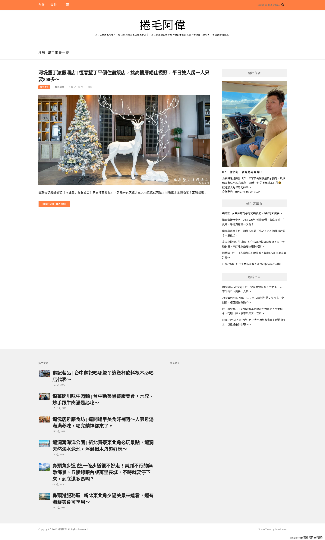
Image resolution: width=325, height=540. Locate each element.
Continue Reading (54, 204)
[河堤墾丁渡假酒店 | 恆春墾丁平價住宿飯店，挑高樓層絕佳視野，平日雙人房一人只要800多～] (124, 139)
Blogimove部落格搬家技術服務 (306, 537)
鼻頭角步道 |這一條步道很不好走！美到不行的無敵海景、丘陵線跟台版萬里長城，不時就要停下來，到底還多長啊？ (102, 472)
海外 (53, 4)
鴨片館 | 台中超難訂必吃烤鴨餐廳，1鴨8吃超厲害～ (252, 213)
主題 (66, 4)
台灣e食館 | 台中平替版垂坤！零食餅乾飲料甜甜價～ (252, 264)
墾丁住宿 (44, 87)
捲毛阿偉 (162, 25)
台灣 (41, 4)
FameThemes (281, 529)
